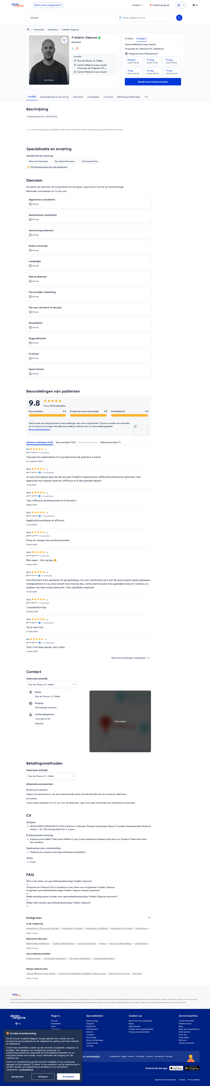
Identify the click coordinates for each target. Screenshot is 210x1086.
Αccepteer (68, 1076)
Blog (181, 1026)
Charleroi (55, 1029)
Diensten (78, 96)
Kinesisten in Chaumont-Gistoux (42, 928)
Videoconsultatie (186, 1043)
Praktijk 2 (142, 38)
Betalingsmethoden (128, 96)
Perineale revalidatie (80, 958)
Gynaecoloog (92, 1043)
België (124, 1056)
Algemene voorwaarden (165, 1079)
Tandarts (90, 1034)
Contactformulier (186, 1021)
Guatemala (159, 1056)
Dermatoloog (92, 1021)
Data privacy (184, 1032)
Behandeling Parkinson (38, 943)
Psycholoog (91, 1037)
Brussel (54, 1021)
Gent (53, 1026)
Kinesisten (39, 29)
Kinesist (76, 42)
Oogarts (90, 1023)
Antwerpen (56, 1023)
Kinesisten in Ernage (72, 928)
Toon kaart (120, 721)
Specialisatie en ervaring (54, 96)
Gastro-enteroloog (94, 1040)
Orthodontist (92, 1029)
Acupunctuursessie (87, 943)
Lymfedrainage (142, 943)
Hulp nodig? (184, 1037)
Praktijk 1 (129, 38)
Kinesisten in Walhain (97, 928)
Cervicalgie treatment (55, 958)
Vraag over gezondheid (139, 1032)
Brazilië (169, 1056)
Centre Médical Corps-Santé (41, 973)
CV (146, 96)
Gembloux (53, 29)
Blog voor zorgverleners (189, 1029)
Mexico (131, 1056)
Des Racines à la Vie (119, 973)
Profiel (32, 96)
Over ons (183, 1034)
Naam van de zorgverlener (140, 1021)
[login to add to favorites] (64, 40)
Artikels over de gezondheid (141, 1029)
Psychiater (91, 1026)
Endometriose (33, 958)
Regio (131, 1023)
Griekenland (114, 1056)
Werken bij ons (185, 1023)
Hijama (103, 943)
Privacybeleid (194, 1079)
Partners (182, 1040)
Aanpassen (18, 1076)
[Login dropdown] (181, 5)
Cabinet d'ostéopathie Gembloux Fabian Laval (82, 973)
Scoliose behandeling (63, 943)
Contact (108, 96)
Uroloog (89, 1046)
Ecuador (149, 1056)
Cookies (181, 1079)
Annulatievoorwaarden (123, 802)
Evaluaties (93, 96)
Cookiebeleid (26, 1069)
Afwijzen (43, 1076)
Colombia (140, 1056)
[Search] (179, 18)
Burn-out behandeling (121, 943)
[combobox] (71, 17)
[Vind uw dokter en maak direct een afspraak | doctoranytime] (28, 29)
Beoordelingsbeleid (39, 429)
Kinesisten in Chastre (122, 928)
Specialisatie (134, 1026)
